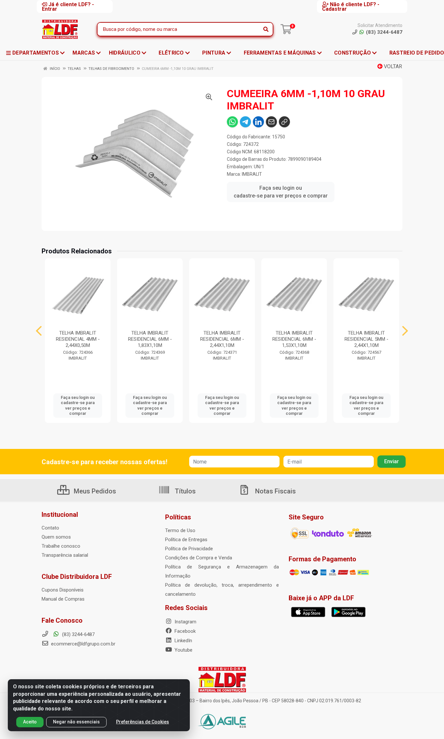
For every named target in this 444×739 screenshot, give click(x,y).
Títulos (184, 491)
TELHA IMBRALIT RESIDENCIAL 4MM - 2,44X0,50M (78, 339)
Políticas (178, 517)
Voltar (392, 66)
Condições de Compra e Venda (198, 558)
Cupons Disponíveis (63, 590)
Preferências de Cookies (142, 721)
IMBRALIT (252, 174)
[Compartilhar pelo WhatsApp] (232, 121)
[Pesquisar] (266, 29)
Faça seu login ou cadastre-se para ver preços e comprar (281, 192)
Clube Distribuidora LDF (77, 576)
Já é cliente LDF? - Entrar (68, 6)
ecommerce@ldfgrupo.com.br (82, 644)
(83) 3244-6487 (78, 634)
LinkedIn (182, 640)
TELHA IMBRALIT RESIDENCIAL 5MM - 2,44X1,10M (366, 339)
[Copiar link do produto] (284, 121)
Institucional (60, 514)
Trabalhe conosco (61, 546)
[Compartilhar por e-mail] (271, 121)
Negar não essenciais (76, 721)
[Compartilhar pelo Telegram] (245, 121)
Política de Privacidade (189, 549)
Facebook (184, 631)
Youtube (182, 650)
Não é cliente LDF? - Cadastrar (350, 6)
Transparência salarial (65, 555)
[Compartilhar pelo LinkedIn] (258, 121)
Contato (50, 528)
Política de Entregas (186, 539)
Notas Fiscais (275, 491)
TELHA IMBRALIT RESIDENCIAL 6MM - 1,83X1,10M (150, 339)
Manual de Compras (63, 599)
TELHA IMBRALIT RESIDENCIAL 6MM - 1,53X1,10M (294, 339)
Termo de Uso (180, 530)
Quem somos (56, 537)
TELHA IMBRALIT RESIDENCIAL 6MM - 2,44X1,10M (222, 339)
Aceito (30, 721)
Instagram (184, 622)
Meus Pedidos (94, 491)
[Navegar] (39, 331)
